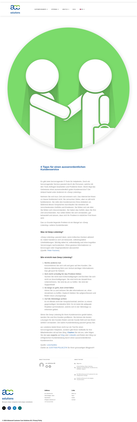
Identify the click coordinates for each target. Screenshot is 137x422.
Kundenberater (85, 367)
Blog (74, 9)
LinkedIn (72, 335)
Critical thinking (80, 366)
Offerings (54, 9)
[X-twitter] (4, 408)
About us (65, 9)
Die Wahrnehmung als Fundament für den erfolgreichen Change (87, 374)
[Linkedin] (14, 408)
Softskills (79, 369)
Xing (62, 335)
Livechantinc (52, 345)
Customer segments (40, 9)
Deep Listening (88, 366)
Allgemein (79, 363)
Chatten (70, 332)
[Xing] (20, 408)
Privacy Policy (37, 420)
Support (84, 369)
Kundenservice (93, 367)
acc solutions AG (50, 363)
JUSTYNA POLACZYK (58, 348)
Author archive (47, 366)
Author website (50, 366)
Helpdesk (79, 367)
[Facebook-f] (9, 408)
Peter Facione (53, 250)
